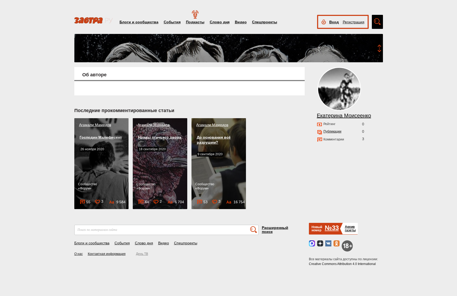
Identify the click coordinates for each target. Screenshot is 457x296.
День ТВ (142, 254)
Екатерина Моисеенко (344, 115)
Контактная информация (107, 254)
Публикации (332, 131)
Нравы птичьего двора (159, 137)
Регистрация (353, 22)
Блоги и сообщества (139, 22)
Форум (85, 188)
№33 (332, 227)
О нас (78, 254)
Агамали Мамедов (95, 125)
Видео (241, 22)
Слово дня (220, 22)
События (172, 22)
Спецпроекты (264, 22)
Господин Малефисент (101, 137)
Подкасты (195, 22)
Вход (334, 22)
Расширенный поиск (275, 230)
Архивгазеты (350, 228)
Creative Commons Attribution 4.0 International (342, 264)
